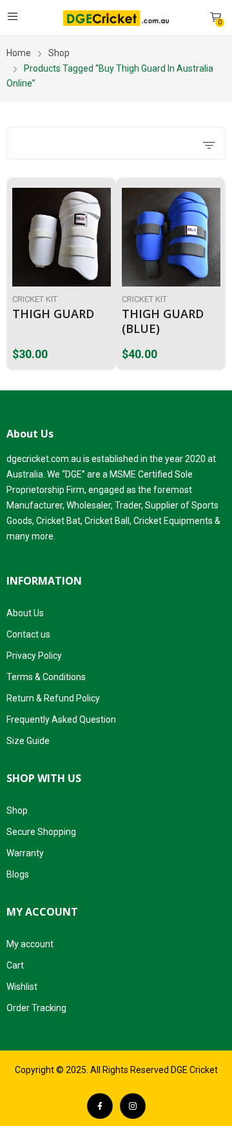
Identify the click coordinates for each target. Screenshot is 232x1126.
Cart (15, 965)
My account (29, 944)
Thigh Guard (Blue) (163, 321)
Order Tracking (36, 1008)
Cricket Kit (34, 299)
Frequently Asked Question (61, 719)
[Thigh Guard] (61, 237)
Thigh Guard (53, 313)
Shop (17, 810)
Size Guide (28, 741)
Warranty (25, 853)
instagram (133, 1106)
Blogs (17, 874)
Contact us (28, 634)
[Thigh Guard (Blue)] (171, 237)
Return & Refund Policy (53, 698)
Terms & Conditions (46, 677)
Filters (42, 143)
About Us (25, 613)
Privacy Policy (34, 655)
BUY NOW (107, 350)
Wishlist (21, 986)
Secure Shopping (41, 832)
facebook (100, 1106)
